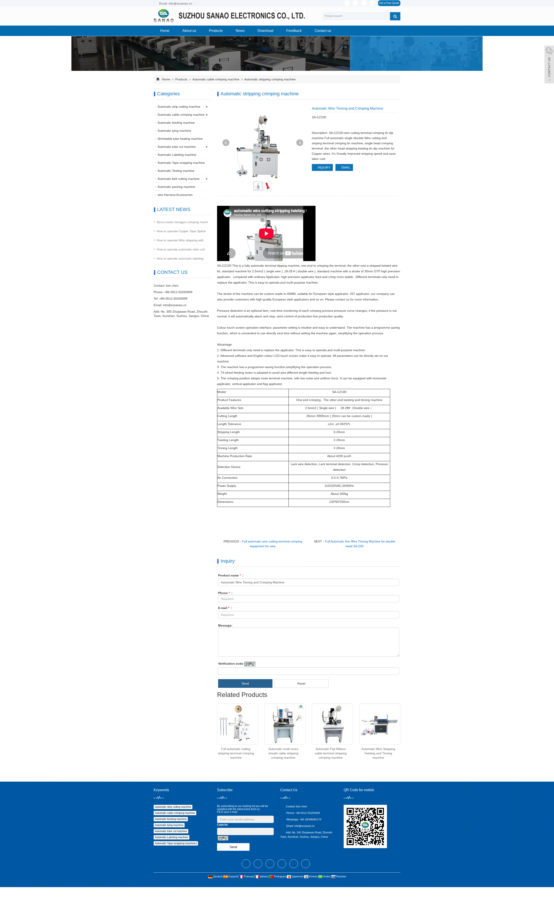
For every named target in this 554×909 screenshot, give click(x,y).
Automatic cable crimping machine (216, 79)
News (240, 30)
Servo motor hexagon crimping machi (182, 222)
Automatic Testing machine (176, 170)
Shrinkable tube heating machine (180, 138)
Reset (301, 683)
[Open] (549, 64)
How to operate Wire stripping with (180, 240)
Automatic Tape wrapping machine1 (176, 843)
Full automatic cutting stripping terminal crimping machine (236, 753)
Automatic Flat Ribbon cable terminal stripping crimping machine (331, 753)
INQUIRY (323, 167)
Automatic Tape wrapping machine (181, 162)
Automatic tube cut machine (177, 146)
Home (164, 30)
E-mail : (225, 608)
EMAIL (345, 167)
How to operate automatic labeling (180, 258)
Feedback (294, 30)
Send (245, 683)
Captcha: (222, 824)
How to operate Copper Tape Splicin (181, 231)
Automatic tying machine (174, 130)
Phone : (225, 593)
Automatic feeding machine (176, 122)
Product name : (230, 575)
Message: (225, 625)
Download (265, 30)
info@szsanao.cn (175, 305)
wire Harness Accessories (175, 194)
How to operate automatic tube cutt (181, 249)
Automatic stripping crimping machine (270, 79)
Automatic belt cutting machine (179, 178)
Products (216, 30)
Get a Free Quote (389, 3)
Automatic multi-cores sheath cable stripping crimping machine (283, 753)
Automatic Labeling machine (177, 154)
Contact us (323, 30)
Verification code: (231, 663)
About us (189, 30)
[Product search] (395, 16)
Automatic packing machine (176, 186)
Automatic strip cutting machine (179, 106)
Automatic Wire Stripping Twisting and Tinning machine (378, 753)
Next (299, 142)
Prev (225, 142)
